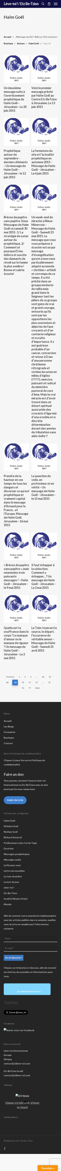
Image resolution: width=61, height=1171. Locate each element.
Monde (7, 904)
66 (43, 677)
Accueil (7, 37)
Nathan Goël (11, 831)
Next (37, 688)
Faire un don (15, 800)
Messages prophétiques (17, 854)
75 (49, 682)
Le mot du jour (11, 882)
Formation (9, 732)
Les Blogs (9, 726)
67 (50, 677)
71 (29, 682)
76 (23, 688)
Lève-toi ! (9, 887)
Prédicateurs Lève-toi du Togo (20, 843)
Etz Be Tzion (10, 893)
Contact (8, 743)
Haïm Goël (34, 43)
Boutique (8, 43)
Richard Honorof (13, 837)
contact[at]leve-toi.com (17, 1063)
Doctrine (9, 848)
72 (36, 682)
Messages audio (12, 859)
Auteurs (21, 43)
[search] (43, 4)
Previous (10, 677)
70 (23, 682)
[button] (55, 3)
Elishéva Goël (11, 826)
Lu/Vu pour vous (12, 865)
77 (29, 688)
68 (7, 682)
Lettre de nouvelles (14, 870)
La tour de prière (13, 876)
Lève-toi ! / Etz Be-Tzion (21, 4)
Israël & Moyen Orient (16, 898)
